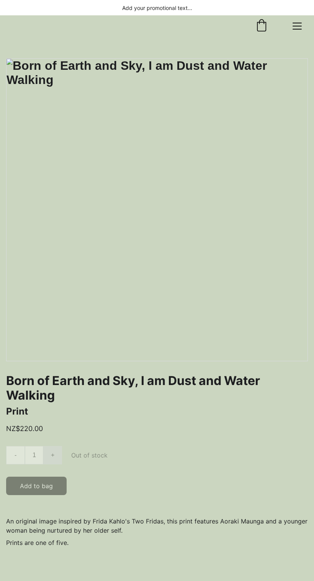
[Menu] (297, 26)
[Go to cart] (261, 26)
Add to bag (36, 486)
